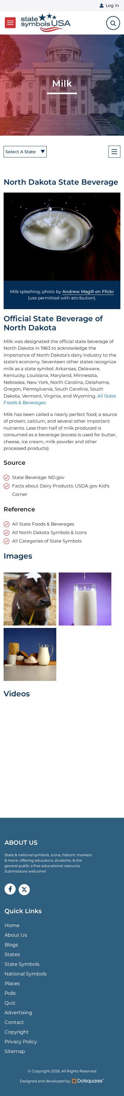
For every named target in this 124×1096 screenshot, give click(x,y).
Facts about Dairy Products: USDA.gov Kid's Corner (60, 490)
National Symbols (26, 974)
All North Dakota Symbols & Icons (49, 532)
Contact (14, 1022)
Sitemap (15, 1051)
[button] (62, 237)
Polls (10, 993)
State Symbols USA (45, 23)
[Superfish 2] (114, 152)
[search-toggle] (113, 23)
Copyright (17, 1032)
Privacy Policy (21, 1042)
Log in (112, 5)
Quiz (10, 1003)
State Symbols (22, 964)
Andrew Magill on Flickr (88, 291)
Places (12, 983)
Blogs (11, 945)
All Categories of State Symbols (47, 541)
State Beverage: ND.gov (38, 477)
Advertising (18, 1012)
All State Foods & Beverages (43, 524)
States (12, 954)
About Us (16, 935)
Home (12, 925)
